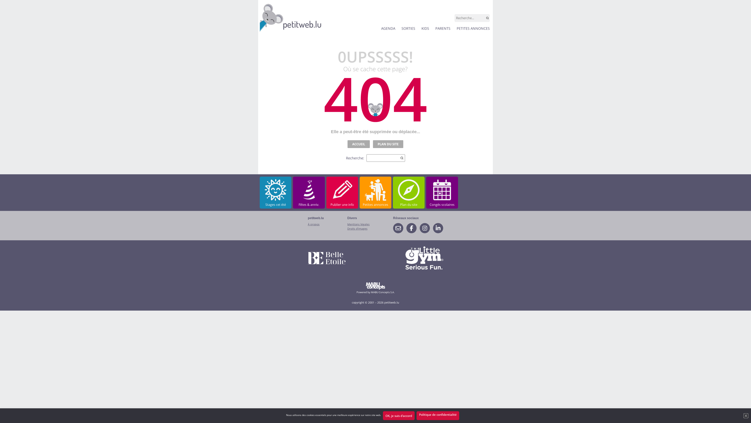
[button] (746, 416)
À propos (314, 224)
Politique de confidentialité (438, 415)
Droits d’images (357, 228)
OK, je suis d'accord (398, 416)
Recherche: (355, 158)
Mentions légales (358, 224)
